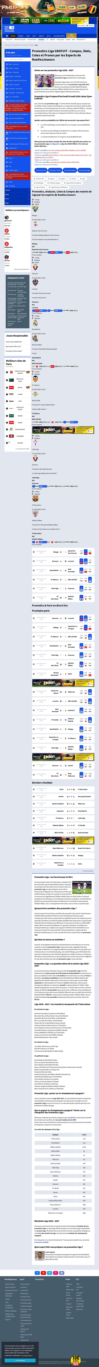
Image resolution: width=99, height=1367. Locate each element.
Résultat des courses (80, 1299)
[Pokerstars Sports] (18, 408)
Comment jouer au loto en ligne (12, 317)
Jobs (6, 1302)
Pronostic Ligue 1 (12, 287)
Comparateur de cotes (26, 1324)
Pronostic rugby (25, 1303)
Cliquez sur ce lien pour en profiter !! (46, 165)
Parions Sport (25, 1284)
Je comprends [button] (20, 1360)
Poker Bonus (68, 1294)
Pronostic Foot (16, 278)
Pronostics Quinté (11, 324)
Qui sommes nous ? (11, 1290)
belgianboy (9, 247)
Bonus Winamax (22, 314)
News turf (79, 1309)
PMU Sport (38, 162)
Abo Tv (41, 36)
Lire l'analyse (37, 255)
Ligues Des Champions (73, 183)
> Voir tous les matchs (88, 871)
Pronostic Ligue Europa (21, 299)
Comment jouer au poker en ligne (22, 317)
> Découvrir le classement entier (21, 269)
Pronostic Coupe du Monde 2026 (12, 283)
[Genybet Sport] (18, 429)
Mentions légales (10, 1311)
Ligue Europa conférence (59, 187)
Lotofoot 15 (24, 1290)
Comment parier (26, 1320)
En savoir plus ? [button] (26, 1355)
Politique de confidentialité (10, 1315)
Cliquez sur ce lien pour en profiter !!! (46, 153)
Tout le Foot (40, 179)
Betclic (37, 150)
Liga (83, 179)
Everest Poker (68, 1313)
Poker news (70, 1290)
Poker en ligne (69, 1285)
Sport (13, 36)
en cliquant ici (55, 144)
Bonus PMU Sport (20, 310)
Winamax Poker (69, 1308)
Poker (20, 36)
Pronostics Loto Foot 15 (12, 307)
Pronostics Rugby (84, 170)
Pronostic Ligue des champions (12, 299)
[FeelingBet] (18, 436)
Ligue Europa (40, 187)
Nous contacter (10, 1287)
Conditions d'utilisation (9, 1306)
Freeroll (68, 1304)
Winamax (38, 155)
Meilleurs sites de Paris (16, 362)
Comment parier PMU (80, 1305)
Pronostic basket (26, 1306)
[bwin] (18, 401)
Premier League (54, 183)
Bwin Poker (70, 1318)
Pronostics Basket (70, 170)
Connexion (91, 25)
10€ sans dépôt (59, 36)
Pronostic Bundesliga (20, 295)
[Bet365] (18, 416)
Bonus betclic (11, 310)
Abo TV (19, 321)
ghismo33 (8, 221)
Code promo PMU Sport (26, 1336)
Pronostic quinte (79, 1294)
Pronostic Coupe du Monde (26, 1310)
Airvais (7, 260)
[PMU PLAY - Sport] (18, 380)
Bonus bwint (11, 314)
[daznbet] (18, 443)
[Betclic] (18, 388)
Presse (7, 1299)
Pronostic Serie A (12, 291)
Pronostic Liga (12, 294)
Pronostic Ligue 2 (21, 287)
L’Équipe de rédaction (9, 1294)
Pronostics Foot (41, 170)
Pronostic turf (79, 1288)
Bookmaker (24, 1293)
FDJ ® (34, 36)
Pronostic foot (25, 1297)
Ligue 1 (52, 179)
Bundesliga (39, 183)
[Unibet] (18, 394)
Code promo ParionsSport (24, 1341)
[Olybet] (18, 423)
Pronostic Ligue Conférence (12, 303)
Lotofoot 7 (23, 1287)
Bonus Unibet (21, 306)
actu (49, 36)
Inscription (82, 25)
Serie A (73, 179)
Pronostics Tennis (55, 170)
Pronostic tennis (25, 1300)
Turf (28, 36)
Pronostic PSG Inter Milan (21, 283)
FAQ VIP (7, 1319)
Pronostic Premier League (21, 291)
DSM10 (7, 234)
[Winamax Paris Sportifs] (18, 372)
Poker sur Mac (69, 1299)
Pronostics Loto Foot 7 (22, 303)
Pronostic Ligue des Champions (25, 1316)
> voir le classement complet (22, 449)
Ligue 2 (62, 179)
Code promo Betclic (24, 1330)
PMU (77, 1284)
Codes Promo (11, 321)
